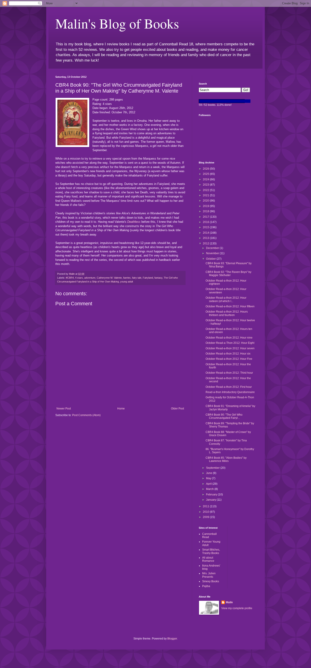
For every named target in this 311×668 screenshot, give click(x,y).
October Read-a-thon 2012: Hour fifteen (230, 306)
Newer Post (63, 408)
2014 (206, 232)
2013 (206, 238)
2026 (206, 168)
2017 (206, 216)
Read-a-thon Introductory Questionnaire (230, 392)
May (209, 478)
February (212, 494)
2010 (206, 511)
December (213, 248)
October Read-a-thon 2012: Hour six (228, 353)
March (210, 489)
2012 (206, 243)
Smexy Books (210, 581)
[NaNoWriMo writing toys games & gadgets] (227, 101)
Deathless (133, 221)
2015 (206, 227)
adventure (89, 277)
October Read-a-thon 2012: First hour (229, 386)
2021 (206, 195)
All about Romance (208, 559)
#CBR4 (70, 277)
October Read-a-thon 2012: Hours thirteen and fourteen (227, 313)
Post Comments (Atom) (86, 415)
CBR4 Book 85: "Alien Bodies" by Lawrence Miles (226, 459)
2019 (206, 206)
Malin (229, 602)
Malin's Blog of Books (117, 23)
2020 (206, 200)
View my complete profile (236, 608)
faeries (127, 277)
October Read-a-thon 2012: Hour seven (230, 348)
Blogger (172, 638)
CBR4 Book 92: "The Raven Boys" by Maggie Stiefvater (228, 273)
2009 (206, 517)
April (209, 483)
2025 (206, 174)
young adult (126, 281)
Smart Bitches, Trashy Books (211, 551)
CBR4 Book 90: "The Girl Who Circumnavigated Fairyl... (224, 416)
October (211, 258)
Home (121, 408)
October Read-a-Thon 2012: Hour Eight (230, 342)
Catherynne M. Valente (109, 277)
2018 (206, 211)
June (209, 473)
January (211, 499)
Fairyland (148, 277)
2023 (206, 184)
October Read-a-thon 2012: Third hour (229, 372)
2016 (206, 222)
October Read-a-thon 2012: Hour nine (229, 337)
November (213, 253)
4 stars (79, 277)
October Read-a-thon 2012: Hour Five (229, 358)
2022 (206, 190)
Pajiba (206, 586)
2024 (206, 179)
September (213, 467)
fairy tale (136, 277)
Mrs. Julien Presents (209, 575)
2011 (206, 506)
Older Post (177, 408)
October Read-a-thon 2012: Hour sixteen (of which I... (226, 299)
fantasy (158, 277)
